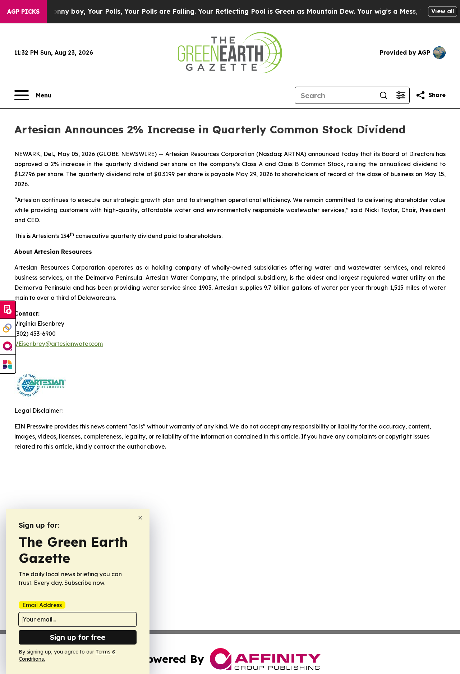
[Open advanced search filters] (400, 95)
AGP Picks (23, 11)
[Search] (383, 95)
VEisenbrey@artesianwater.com (58, 343)
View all (442, 11)
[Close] (140, 517)
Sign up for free (77, 637)
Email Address (42, 605)
